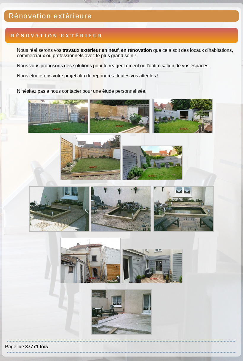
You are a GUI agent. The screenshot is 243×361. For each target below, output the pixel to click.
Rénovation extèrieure (50, 16)
